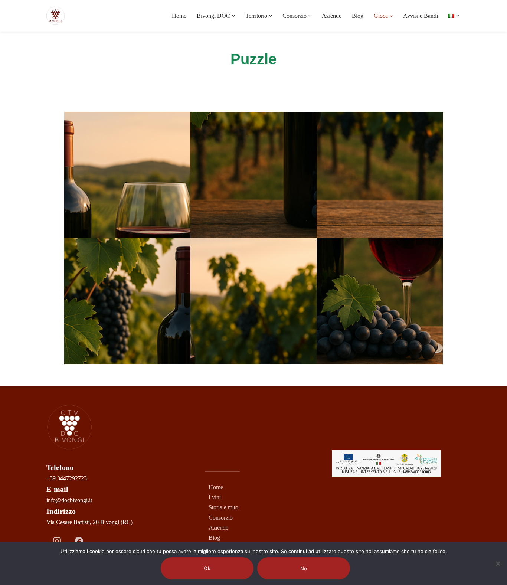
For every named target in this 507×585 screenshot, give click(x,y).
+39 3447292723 (66, 478)
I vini (215, 497)
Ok (207, 568)
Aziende (331, 16)
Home (179, 16)
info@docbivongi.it (69, 500)
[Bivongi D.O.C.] (55, 16)
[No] (497, 563)
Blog (357, 16)
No (303, 568)
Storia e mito (223, 507)
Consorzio (221, 517)
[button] (233, 15)
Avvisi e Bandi (420, 16)
